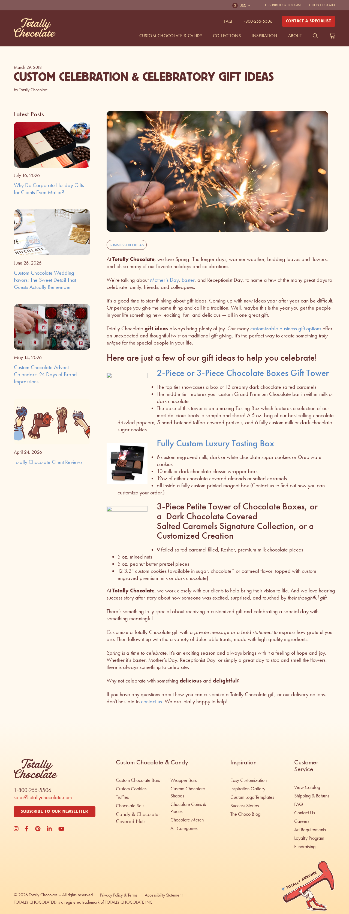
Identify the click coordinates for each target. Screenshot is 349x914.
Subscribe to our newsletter (54, 811)
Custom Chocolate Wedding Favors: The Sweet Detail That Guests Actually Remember (45, 279)
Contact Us (304, 813)
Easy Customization (248, 780)
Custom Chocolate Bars (138, 780)
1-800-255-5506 (257, 21)
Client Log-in (322, 5)
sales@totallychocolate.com (43, 797)
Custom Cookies (131, 789)
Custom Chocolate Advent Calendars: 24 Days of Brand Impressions (45, 374)
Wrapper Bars (183, 780)
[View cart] (332, 36)
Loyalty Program (309, 838)
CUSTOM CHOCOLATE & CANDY (170, 35)
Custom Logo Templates (252, 797)
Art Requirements (310, 830)
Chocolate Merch (187, 820)
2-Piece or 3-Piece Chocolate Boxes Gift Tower (243, 372)
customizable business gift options (285, 328)
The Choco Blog (245, 814)
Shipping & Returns (311, 796)
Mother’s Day (164, 280)
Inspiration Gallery (247, 789)
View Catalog (307, 787)
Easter (188, 280)
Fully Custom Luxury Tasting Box (215, 443)
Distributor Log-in (283, 5)
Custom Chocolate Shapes (187, 792)
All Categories (183, 828)
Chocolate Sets (130, 806)
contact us (151, 701)
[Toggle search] (315, 35)
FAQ (228, 21)
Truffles (122, 797)
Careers (301, 821)
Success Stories (244, 806)
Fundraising (304, 847)
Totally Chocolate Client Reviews (48, 462)
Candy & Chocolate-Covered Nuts (138, 817)
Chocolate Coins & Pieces (188, 807)
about (295, 35)
